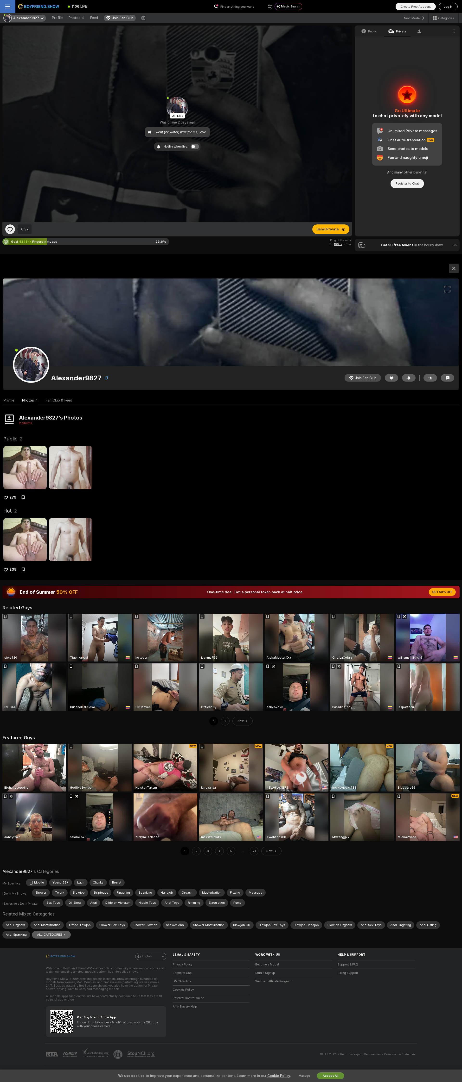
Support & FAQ (348, 964)
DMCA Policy (182, 981)
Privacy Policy (182, 964)
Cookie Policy (278, 1076)
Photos (76, 18)
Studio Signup (265, 973)
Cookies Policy (183, 989)
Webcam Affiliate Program (273, 981)
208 (13, 569)
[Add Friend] (430, 378)
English (147, 956)
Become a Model (267, 964)
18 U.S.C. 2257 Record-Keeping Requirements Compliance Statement (368, 1054)
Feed (94, 18)
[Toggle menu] (7, 6)
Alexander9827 (17, 871)
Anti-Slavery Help (185, 1006)
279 (12, 497)
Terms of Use (182, 973)
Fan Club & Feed (58, 400)
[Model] (454, 268)
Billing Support (348, 973)
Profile (57, 18)
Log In (448, 6)
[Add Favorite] (10, 229)
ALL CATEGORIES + (51, 934)
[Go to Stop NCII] (141, 1054)
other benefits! (415, 172)
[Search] (270, 6)
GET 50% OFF (442, 592)
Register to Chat (407, 183)
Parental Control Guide (188, 998)
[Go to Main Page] (39, 6)
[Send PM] (447, 378)
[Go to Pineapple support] (118, 1054)
